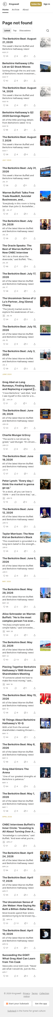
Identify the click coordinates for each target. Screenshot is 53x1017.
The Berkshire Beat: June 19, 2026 (17, 458)
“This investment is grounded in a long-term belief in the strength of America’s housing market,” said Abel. (19, 542)
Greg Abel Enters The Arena (15, 771)
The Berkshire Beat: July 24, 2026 (17, 223)
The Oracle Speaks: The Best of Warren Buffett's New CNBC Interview (17, 249)
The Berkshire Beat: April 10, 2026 (17, 932)
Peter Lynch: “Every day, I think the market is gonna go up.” (18, 484)
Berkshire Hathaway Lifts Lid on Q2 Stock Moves (18, 65)
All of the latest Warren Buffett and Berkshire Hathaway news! (18, 230)
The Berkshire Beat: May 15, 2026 (19, 697)
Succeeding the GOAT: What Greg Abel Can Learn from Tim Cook (18, 958)
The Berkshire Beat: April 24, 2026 (17, 854)
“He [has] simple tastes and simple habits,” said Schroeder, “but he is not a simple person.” (18, 626)
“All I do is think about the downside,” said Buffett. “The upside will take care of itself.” (17, 258)
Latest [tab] (7, 30)
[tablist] (17, 30)
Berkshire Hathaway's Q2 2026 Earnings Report (18, 114)
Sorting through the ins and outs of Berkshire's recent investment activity (18, 72)
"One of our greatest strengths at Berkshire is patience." (19, 778)
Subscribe (36, 4)
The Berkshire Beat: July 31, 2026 (19, 170)
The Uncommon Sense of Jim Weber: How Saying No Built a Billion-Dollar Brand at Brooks (18, 906)
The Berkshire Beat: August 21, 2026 (19, 40)
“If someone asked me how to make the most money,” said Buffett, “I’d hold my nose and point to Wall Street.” (17, 679)
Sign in (47, 4)
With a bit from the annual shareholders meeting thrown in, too (19, 728)
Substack (12, 1010)
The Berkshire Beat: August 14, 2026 (19, 89)
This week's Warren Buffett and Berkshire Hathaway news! (18, 97)
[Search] (48, 30)
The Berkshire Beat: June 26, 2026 (17, 412)
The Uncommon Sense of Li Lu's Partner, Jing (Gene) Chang (19, 302)
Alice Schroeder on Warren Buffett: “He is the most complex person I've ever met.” (18, 617)
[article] (26, 47)
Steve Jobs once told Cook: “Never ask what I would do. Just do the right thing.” (19, 967)
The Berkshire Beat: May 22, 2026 (17, 644)
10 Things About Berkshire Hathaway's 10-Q (18, 721)
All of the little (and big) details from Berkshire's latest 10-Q (17, 121)
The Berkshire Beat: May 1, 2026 (18, 795)
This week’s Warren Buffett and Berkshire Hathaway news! (18, 47)
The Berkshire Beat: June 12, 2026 (17, 511)
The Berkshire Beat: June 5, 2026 (19, 560)
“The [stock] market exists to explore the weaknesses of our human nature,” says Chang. (17, 310)
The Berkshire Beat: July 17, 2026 (19, 275)
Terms (35, 993)
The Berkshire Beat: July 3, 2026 (18, 353)
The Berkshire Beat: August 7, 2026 (19, 139)
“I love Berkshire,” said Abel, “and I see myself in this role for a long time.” (19, 394)
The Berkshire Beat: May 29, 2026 (17, 591)
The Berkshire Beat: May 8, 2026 (18, 746)
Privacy (26, 993)
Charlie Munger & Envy (16, 435)
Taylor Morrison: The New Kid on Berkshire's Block (18, 535)
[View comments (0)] (16, 185)
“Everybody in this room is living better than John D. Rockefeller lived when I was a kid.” (18, 205)
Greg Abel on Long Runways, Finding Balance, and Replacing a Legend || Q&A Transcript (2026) (18, 386)
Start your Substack (19, 1003)
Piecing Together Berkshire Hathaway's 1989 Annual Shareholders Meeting (19, 670)
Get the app (41, 1003)
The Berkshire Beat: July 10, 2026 (19, 328)
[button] (5, 9)
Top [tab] (14, 30)
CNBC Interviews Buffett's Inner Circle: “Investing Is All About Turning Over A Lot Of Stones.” (18, 828)
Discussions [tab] (24, 30)
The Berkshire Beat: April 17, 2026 (17, 879)
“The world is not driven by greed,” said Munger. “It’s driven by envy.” (18, 440)
